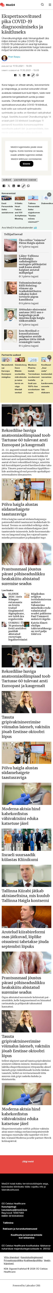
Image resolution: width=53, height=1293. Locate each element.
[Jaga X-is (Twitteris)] (20, 75)
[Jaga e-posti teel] (28, 75)
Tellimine (8, 1222)
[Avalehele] (19, 5)
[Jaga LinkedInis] (24, 75)
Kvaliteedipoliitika (33, 1260)
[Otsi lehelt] (42, 5)
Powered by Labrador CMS (26, 1285)
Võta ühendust (11, 1257)
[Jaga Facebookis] (15, 75)
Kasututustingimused (32, 1257)
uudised (7, 180)
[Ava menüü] (50, 4)
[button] (4, 194)
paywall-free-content (25, 180)
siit (35, 227)
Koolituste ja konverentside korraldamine (26, 1236)
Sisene (26, 163)
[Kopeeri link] (33, 75)
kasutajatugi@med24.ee (14, 1209)
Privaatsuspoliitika (13, 1260)
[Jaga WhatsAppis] (37, 75)
